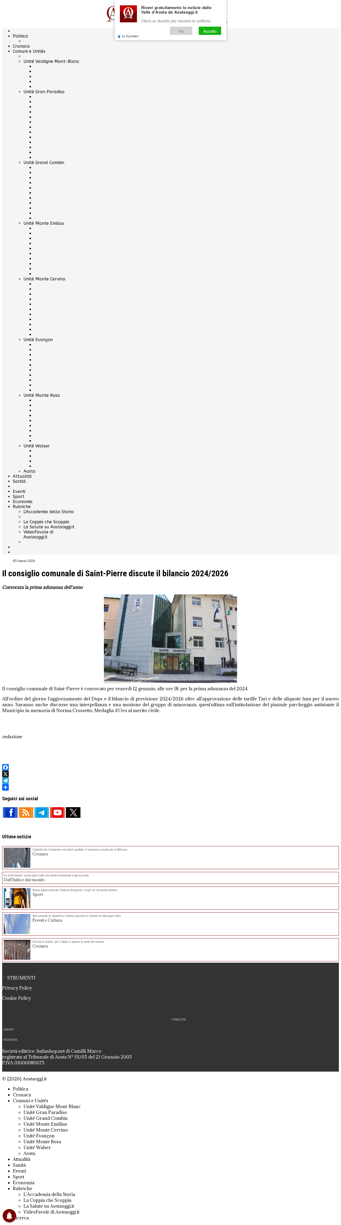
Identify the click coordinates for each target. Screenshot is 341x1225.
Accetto (210, 31)
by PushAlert (130, 36)
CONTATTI (8, 1029)
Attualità (22, 476)
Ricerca (21, 1218)
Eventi (19, 491)
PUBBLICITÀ (179, 1019)
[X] (170, 774)
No (181, 31)
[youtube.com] (57, 812)
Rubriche (22, 506)
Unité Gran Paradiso (43, 91)
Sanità (19, 481)
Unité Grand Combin (43, 162)
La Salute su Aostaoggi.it (48, 526)
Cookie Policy (16, 998)
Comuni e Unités (29, 51)
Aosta (29, 471)
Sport (18, 496)
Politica (20, 36)
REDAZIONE (10, 1040)
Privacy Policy (17, 988)
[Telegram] (170, 780)
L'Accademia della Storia (48, 511)
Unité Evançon (38, 339)
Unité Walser (36, 445)
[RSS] (26, 812)
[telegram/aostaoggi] (41, 812)
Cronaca (21, 46)
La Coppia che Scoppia (46, 521)
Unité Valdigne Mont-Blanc (51, 61)
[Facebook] (170, 767)
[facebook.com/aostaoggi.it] (10, 812)
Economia (23, 501)
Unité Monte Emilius (43, 223)
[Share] (170, 787)
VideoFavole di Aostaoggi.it (38, 534)
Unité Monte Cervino (44, 278)
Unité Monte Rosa (41, 395)
